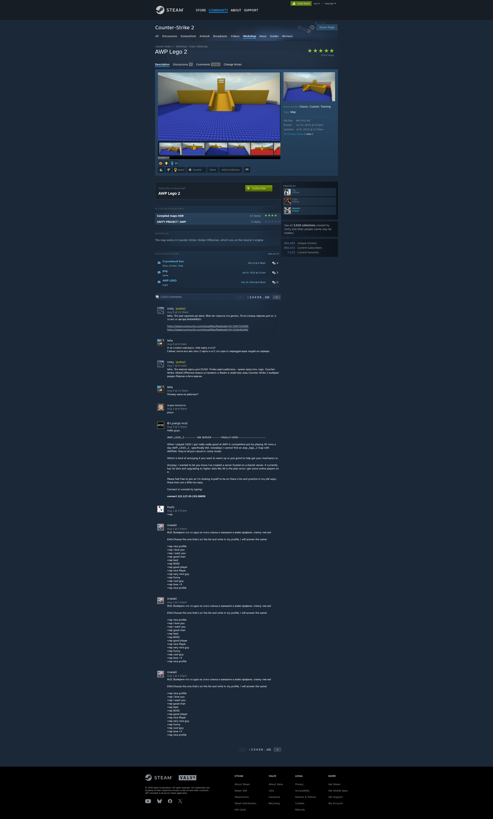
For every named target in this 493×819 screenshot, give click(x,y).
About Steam (242, 784)
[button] (170, 149)
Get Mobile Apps (338, 790)
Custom (314, 106)
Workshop (181, 46)
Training (326, 106)
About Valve (276, 784)
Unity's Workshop (198, 46)
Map (293, 112)
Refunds (300, 809)
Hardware (274, 796)
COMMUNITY (218, 10)
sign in (317, 3)
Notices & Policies (305, 796)
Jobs (271, 790)
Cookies (299, 803)
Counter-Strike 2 (164, 46)
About (236, 10)
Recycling (274, 803)
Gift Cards (240, 809)
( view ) (308, 133)
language (329, 3)
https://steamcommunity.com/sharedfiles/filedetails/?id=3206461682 (207, 329)
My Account (335, 803)
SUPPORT (251, 10)
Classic (303, 106)
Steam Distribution (245, 803)
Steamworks (242, 796)
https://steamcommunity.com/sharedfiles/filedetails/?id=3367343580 (207, 326)
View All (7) (273, 253)
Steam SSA (241, 790)
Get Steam (334, 784)
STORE (201, 10)
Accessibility (302, 790)
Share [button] (213, 169)
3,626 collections (304, 225)
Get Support (335, 796)
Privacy (299, 784)
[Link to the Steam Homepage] (170, 13)
